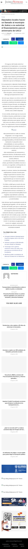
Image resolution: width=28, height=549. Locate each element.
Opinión (22, 546)
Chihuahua (14, 544)
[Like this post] (13, 39)
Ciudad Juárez (5, 544)
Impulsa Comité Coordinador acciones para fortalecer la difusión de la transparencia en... (14, 403)
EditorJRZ (9, 33)
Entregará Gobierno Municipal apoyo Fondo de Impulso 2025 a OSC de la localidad (14, 238)
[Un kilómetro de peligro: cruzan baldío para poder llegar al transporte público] (14, 442)
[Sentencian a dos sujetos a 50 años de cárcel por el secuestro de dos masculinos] (14, 315)
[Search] (26, 2)
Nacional (21, 544)
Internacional (7, 546)
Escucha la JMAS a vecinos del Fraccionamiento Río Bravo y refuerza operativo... (14, 376)
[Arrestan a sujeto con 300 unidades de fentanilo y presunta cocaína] (14, 339)
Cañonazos (15, 546)
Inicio (3, 11)
